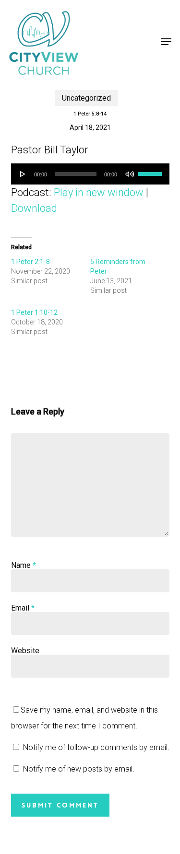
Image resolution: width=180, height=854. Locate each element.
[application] (90, 174)
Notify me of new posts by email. (78, 768)
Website (25, 650)
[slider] (151, 170)
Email (23, 607)
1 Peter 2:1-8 (30, 261)
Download (34, 208)
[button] (166, 41)
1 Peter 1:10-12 (34, 312)
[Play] (23, 174)
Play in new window (99, 192)
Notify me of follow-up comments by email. (96, 747)
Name (23, 565)
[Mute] (129, 174)
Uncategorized (86, 98)
